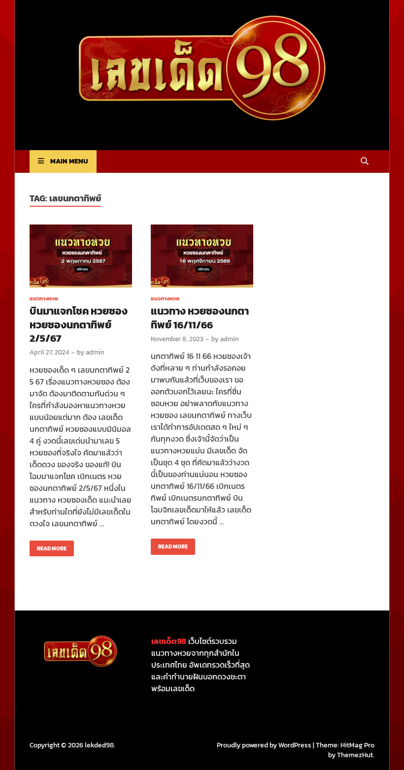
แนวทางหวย (44, 298)
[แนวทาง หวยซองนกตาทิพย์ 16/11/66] (202, 258)
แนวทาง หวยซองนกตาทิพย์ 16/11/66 (200, 317)
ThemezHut (355, 755)
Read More (48, 546)
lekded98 (99, 745)
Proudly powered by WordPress (264, 745)
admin (95, 352)
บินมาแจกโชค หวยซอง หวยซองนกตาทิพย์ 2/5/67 (79, 324)
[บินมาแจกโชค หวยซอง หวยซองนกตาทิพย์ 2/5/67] (81, 258)
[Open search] (364, 161)
